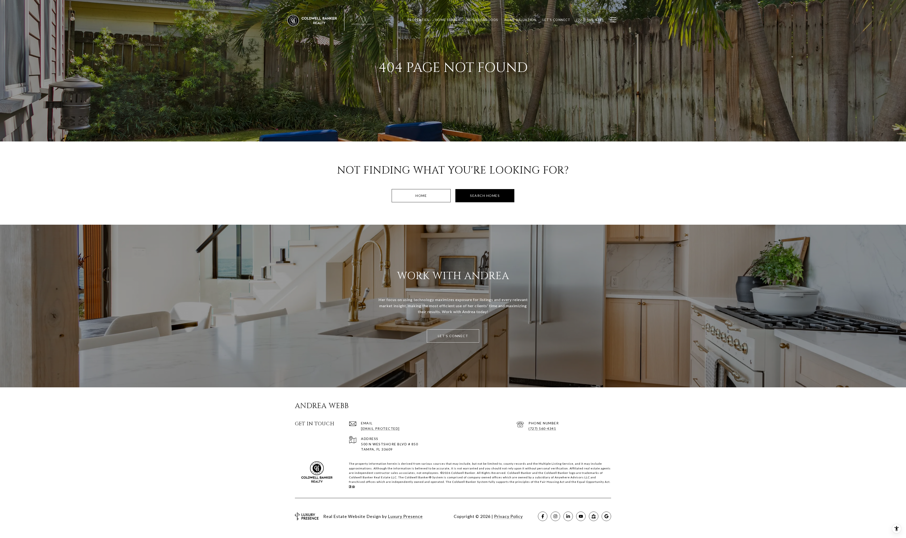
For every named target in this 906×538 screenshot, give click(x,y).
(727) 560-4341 (542, 428)
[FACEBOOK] (542, 516)
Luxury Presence (405, 516)
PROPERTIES (418, 20)
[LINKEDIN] (568, 516)
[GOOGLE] (606, 516)
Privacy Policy (508, 516)
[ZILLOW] (593, 516)
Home (421, 196)
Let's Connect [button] (453, 336)
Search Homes (485, 196)
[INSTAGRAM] (555, 516)
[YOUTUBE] (581, 516)
